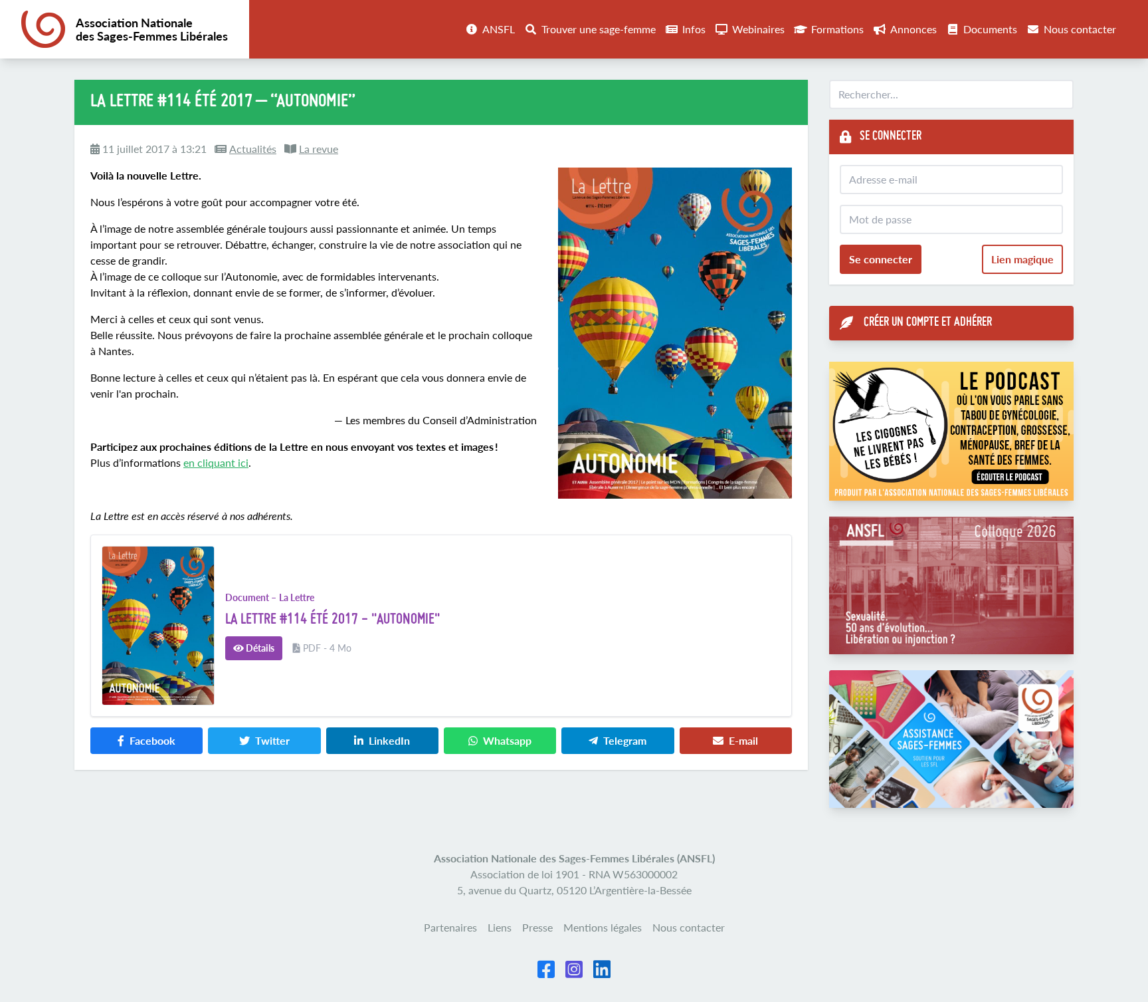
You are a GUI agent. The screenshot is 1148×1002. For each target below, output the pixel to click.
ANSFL (498, 29)
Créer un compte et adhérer (928, 322)
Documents (990, 29)
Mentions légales (602, 927)
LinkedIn (389, 740)
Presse (537, 927)
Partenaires (450, 927)
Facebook (152, 740)
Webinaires (758, 29)
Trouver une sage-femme (598, 29)
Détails (259, 648)
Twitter (272, 740)
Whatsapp (507, 740)
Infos (694, 29)
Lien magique (1022, 259)
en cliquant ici (215, 462)
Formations (837, 29)
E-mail (743, 740)
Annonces (913, 29)
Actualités (252, 148)
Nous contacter (1080, 29)
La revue (318, 148)
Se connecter (880, 259)
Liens (500, 927)
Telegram (624, 740)
